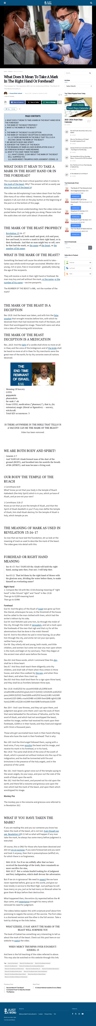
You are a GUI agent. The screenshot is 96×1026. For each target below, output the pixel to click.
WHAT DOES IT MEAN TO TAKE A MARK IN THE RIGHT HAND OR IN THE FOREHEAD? (32, 121)
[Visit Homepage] (48, 3)
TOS (55, 1014)
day (55, 660)
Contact (40, 1014)
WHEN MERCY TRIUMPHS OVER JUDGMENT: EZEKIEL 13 (33, 159)
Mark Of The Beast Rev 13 (33, 968)
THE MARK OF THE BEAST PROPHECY (21, 125)
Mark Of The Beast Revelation (50, 968)
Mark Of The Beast (18, 71)
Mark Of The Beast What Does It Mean (15, 974)
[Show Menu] (5, 3)
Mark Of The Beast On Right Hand (14, 968)
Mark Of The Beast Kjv (11, 966)
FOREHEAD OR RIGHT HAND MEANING (22, 149)
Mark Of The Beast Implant (42, 963)
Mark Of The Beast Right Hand (13, 971)
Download (75, 196)
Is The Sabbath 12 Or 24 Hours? (79, 173)
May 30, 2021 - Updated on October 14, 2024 (36, 93)
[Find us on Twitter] (76, 1014)
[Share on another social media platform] (60, 102)
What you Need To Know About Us (27, 1014)
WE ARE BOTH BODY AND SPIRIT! (19, 142)
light (24, 344)
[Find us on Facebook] (72, 1014)
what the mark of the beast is (17, 187)
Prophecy (10, 71)
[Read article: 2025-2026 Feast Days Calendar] (78, 107)
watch (17, 940)
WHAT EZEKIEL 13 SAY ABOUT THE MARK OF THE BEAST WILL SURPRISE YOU (33, 155)
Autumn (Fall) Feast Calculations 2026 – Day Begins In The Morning (81, 149)
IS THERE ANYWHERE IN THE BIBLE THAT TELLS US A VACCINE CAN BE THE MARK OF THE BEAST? (31, 138)
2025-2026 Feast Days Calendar (73, 120)
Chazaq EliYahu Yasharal (15, 93)
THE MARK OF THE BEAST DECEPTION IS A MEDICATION (28, 135)
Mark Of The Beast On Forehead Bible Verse (31, 966)
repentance (24, 901)
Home (5, 71)
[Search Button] (91, 3)
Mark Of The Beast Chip (26, 963)
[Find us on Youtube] (82, 1014)
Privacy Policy (48, 1014)
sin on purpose (18, 849)
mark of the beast (13, 963)
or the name (48, 279)
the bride (52, 348)
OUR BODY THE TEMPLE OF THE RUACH (22, 144)
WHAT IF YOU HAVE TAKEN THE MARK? (22, 152)
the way (39, 673)
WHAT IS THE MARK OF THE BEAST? (20, 127)
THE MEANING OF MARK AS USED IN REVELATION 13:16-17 (29, 147)
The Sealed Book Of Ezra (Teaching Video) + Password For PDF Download (81, 157)
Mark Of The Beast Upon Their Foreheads (35, 971)
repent (43, 879)
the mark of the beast (14, 184)
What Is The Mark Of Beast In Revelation (16, 976)
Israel (40, 608)
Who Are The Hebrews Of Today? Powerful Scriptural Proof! (79, 140)
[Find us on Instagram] (79, 1014)
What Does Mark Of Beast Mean (36, 974)
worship (28, 745)
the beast (45, 245)
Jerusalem (37, 625)
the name (34, 245)
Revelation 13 (12, 233)
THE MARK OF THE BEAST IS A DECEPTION (23, 132)
